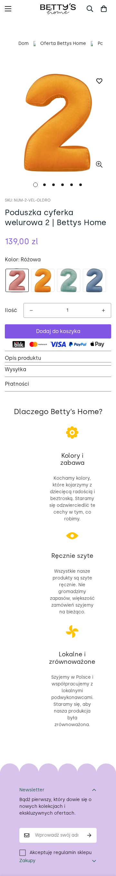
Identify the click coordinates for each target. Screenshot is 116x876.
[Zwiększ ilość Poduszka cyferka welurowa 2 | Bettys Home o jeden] (103, 310)
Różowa (17, 280)
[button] (103, 8)
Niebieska (94, 280)
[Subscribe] (89, 835)
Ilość (11, 310)
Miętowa (68, 280)
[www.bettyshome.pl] (58, 8)
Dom (23, 43)
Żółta (43, 280)
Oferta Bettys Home (63, 43)
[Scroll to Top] (104, 841)
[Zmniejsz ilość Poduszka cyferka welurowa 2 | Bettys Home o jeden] (31, 310)
